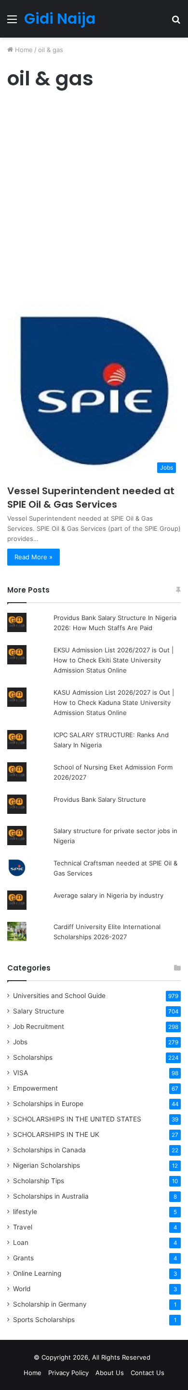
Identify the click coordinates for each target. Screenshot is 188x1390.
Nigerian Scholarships (46, 1165)
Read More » (33, 557)
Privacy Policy (68, 1373)
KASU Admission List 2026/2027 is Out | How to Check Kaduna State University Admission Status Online (114, 702)
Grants (23, 1258)
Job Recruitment (38, 1026)
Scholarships (33, 1057)
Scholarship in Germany (50, 1304)
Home (23, 50)
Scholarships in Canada (49, 1150)
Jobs (20, 1042)
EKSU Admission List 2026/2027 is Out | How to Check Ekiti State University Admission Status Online (114, 660)
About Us (109, 1373)
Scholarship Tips (38, 1181)
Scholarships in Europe (48, 1103)
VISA (20, 1073)
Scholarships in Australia (51, 1196)
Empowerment (35, 1088)
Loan (20, 1242)
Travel (22, 1227)
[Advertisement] (94, 200)
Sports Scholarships (44, 1319)
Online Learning (37, 1273)
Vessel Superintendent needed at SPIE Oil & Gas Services (91, 497)
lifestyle (25, 1211)
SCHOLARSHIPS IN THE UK (56, 1134)
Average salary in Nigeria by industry (108, 895)
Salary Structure (38, 1011)
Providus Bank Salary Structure (100, 799)
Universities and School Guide (59, 995)
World (21, 1289)
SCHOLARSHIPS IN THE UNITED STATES (77, 1119)
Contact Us (147, 1373)
